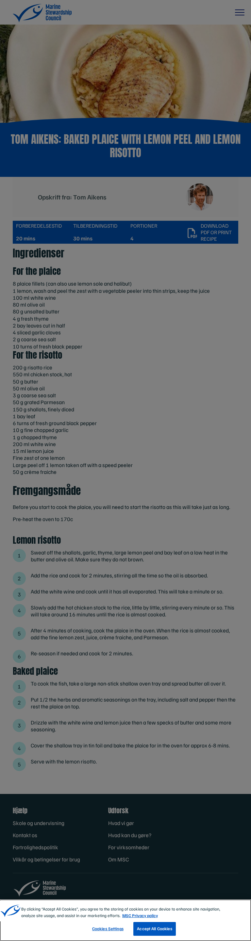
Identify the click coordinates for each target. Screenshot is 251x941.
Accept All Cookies (154, 928)
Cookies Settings (108, 928)
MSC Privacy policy (140, 915)
